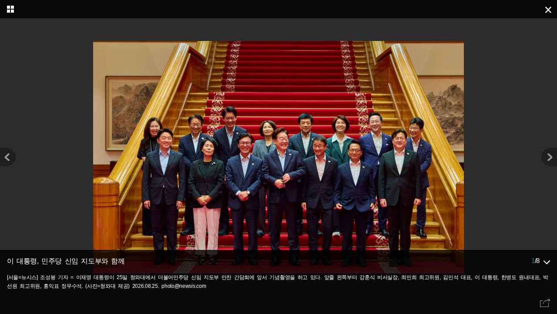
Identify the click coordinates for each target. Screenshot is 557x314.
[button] (549, 157)
